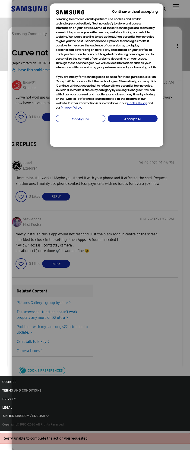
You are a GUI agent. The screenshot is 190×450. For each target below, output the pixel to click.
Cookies (9, 382)
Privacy (9, 399)
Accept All (132, 119)
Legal (7, 408)
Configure (80, 119)
